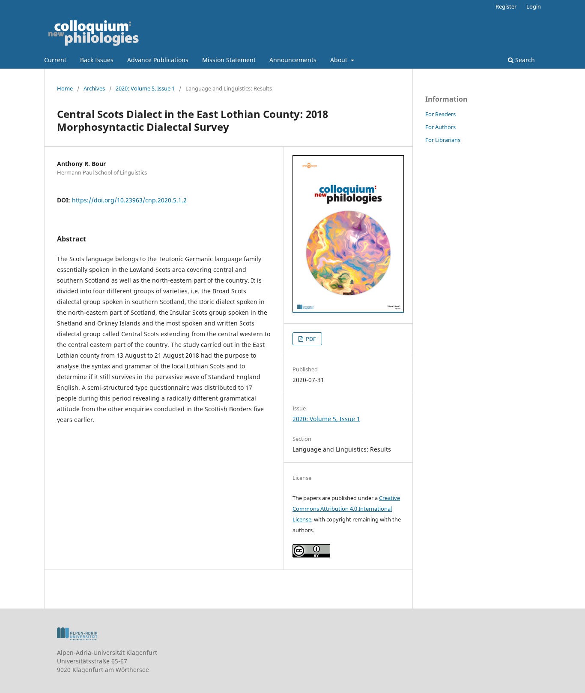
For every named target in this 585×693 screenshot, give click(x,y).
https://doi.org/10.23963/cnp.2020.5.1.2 (129, 200)
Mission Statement (229, 60)
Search (524, 60)
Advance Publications (157, 60)
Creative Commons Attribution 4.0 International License (346, 508)
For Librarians (442, 140)
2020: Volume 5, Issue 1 (145, 88)
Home (65, 88)
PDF (310, 339)
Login (533, 6)
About (339, 60)
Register (505, 6)
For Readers (440, 114)
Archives (94, 88)
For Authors (440, 127)
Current (55, 60)
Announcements (292, 60)
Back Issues (96, 60)
